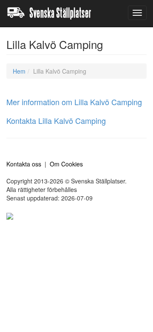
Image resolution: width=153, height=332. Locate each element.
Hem (19, 71)
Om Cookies (66, 164)
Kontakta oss (23, 164)
